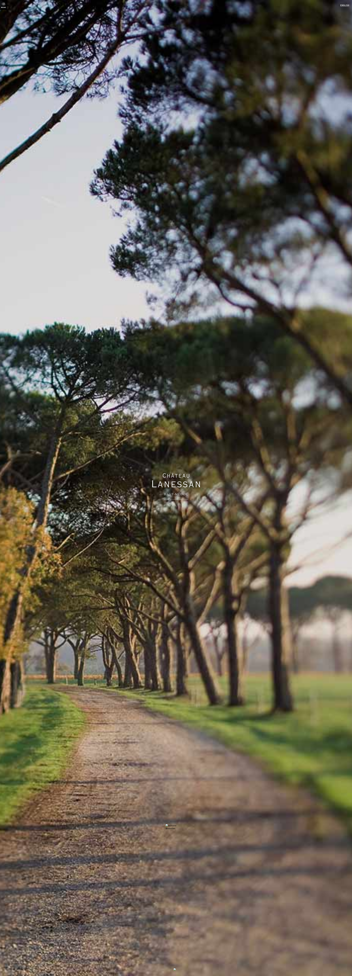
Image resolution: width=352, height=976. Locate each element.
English (344, 5)
